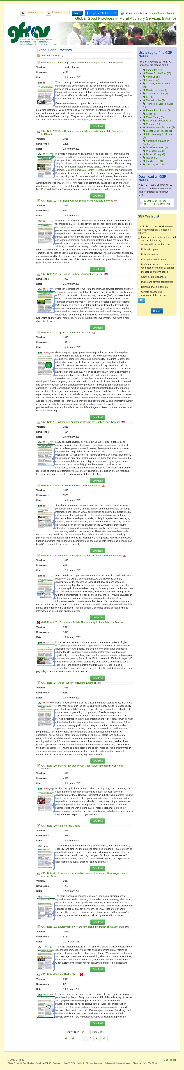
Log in (77, 13)
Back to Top (170, 1060)
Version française (50, 55)
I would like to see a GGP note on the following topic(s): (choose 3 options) (155, 229)
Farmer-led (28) (153, 70)
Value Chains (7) (154, 76)
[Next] (97, 1038)
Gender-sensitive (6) (156, 90)
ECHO (43, 189)
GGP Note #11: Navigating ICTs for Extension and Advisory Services (77, 200)
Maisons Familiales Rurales (80, 170)
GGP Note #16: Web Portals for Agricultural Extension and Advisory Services (81, 555)
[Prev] (72, 1038)
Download (98, 126)
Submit (157, 311)
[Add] (141, 300)
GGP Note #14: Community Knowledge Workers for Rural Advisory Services (80, 422)
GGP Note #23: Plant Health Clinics (60, 974)
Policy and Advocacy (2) (158, 120)
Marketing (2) (152, 124)
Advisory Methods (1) (156, 164)
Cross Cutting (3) (154, 117)
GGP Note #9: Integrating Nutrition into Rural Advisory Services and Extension (82, 62)
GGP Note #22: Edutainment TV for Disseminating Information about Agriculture (82, 926)
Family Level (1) (154, 161)
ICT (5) (149, 97)
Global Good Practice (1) (158, 131)
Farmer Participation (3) (158, 110)
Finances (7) (152, 80)
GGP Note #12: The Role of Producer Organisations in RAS (72, 274)
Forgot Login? (158, 13)
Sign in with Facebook (104, 13)
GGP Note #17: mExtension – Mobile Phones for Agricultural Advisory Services (82, 622)
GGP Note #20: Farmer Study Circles (60, 825)
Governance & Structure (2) (160, 127)
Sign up (171, 13)
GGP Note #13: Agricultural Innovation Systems (66, 332)
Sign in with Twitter (136, 13)
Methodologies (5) (155, 100)
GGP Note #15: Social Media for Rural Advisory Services (71, 485)
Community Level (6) (156, 93)
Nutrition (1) (151, 157)
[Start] (65, 1038)
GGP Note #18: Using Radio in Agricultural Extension (68, 682)
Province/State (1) (155, 151)
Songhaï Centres (104, 170)
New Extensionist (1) (156, 147)
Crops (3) (150, 113)
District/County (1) (155, 154)
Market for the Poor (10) (158, 73)
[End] (104, 1038)
